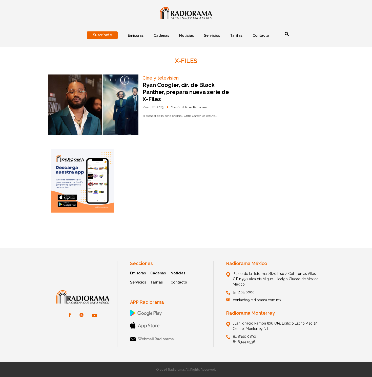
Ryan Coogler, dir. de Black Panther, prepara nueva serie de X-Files (185, 92)
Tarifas (156, 282)
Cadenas (158, 273)
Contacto (179, 282)
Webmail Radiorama (156, 339)
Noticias (178, 273)
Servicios (138, 282)
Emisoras (138, 273)
